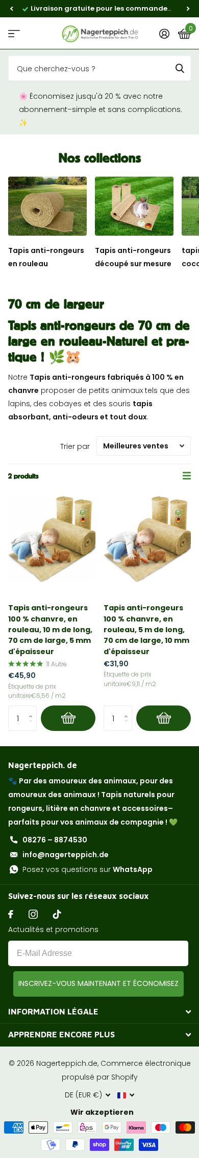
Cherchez (179, 68)
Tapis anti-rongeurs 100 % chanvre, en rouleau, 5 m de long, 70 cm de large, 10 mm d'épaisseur (146, 629)
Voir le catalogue (14, 33)
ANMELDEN (98, 984)
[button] (11, 9)
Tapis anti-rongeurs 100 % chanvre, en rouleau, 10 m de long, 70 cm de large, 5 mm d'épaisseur (50, 629)
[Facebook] (10, 914)
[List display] (187, 476)
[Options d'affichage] (68, 718)
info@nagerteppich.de (65, 855)
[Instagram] (33, 914)
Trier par (75, 446)
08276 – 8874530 (54, 840)
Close (99, 1012)
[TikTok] (57, 914)
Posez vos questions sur (87, 869)
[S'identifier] (164, 33)
